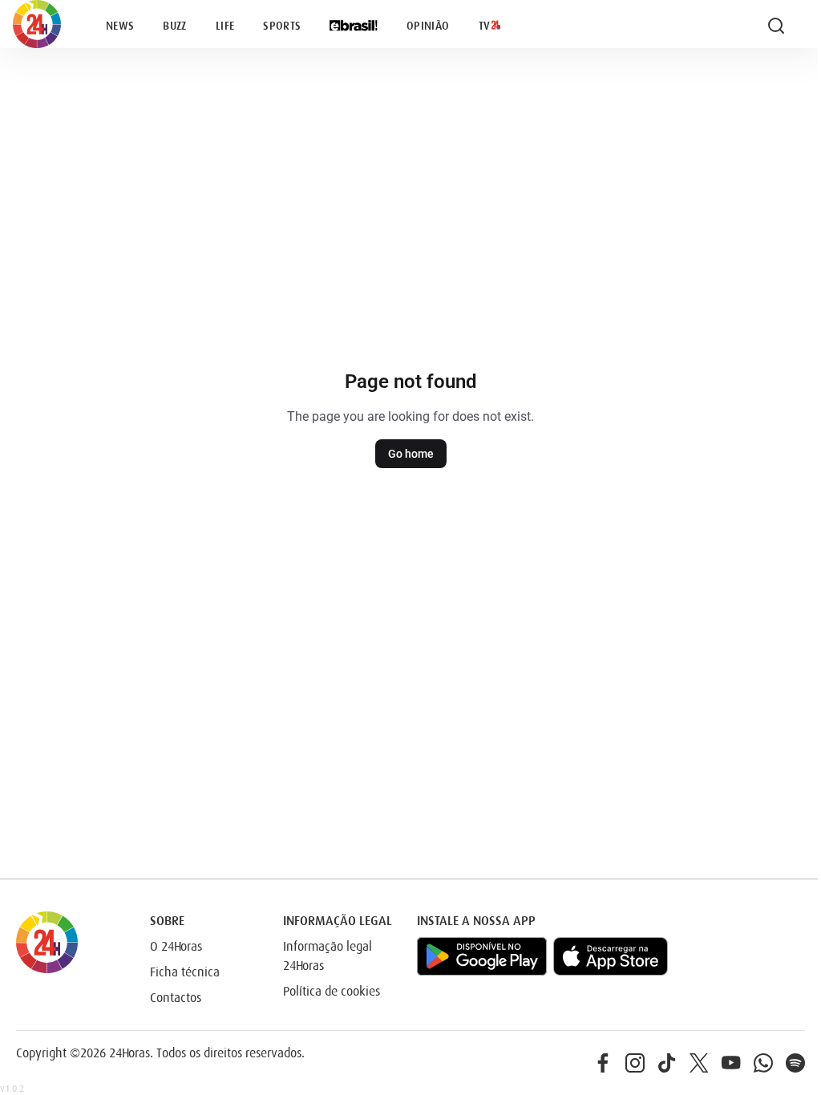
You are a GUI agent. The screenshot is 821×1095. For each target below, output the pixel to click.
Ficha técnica (185, 972)
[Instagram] (635, 1063)
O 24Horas (176, 946)
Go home (411, 453)
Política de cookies (331, 991)
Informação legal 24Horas (327, 956)
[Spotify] (795, 1063)
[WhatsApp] (763, 1063)
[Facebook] (603, 1063)
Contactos (175, 998)
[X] (699, 1063)
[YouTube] (731, 1063)
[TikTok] (667, 1063)
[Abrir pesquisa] (776, 26)
